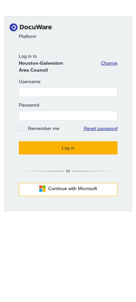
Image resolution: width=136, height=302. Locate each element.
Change (109, 63)
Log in (68, 148)
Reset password (101, 128)
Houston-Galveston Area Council (41, 66)
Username (30, 81)
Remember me (43, 128)
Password (29, 105)
